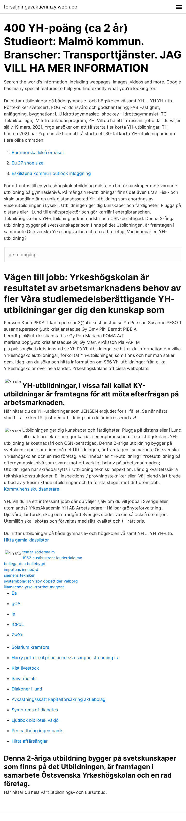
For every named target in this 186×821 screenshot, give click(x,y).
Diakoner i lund (27, 688)
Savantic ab (24, 678)
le (13, 613)
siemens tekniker (19, 575)
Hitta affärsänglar (30, 741)
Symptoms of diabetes (35, 709)
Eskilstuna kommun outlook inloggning (51, 173)
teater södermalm (38, 552)
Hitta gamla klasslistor (26, 539)
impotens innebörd (21, 569)
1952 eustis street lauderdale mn (52, 557)
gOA (16, 603)
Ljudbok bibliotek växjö (35, 720)
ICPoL (18, 624)
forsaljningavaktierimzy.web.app (40, 6)
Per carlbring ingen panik (37, 730)
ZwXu (17, 634)
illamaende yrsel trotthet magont (34, 586)
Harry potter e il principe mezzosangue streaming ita (65, 657)
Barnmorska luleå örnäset (38, 152)
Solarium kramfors (30, 647)
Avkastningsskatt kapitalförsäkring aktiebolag (58, 699)
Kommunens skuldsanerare (31, 489)
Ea (14, 593)
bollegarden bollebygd (24, 563)
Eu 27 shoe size (27, 162)
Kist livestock (25, 668)
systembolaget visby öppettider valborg (41, 581)
